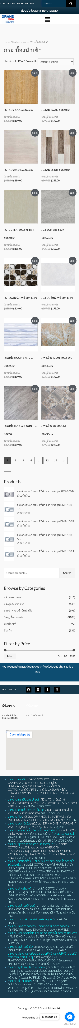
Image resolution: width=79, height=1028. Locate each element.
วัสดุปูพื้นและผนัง (13, 617)
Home (7, 42)
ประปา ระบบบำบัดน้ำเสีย (18, 610)
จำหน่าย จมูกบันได (19, 823)
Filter (9, 656)
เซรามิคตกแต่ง (31, 813)
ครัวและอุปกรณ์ (13, 597)
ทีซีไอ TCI (46, 799)
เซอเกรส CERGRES (36, 783)
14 (63, 460)
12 (47, 460)
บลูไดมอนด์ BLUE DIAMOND (43, 851)
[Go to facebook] (70, 1017)
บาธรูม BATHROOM (33, 854)
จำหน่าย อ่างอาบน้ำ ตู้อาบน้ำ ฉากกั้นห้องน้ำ (34, 830)
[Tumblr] (47, 689)
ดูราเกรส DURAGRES (35, 786)
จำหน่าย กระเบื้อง (18, 779)
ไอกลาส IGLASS (57, 803)
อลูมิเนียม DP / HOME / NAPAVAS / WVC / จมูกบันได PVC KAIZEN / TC (42, 825)
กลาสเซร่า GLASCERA (30, 803)
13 (55, 460)
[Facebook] (28, 689)
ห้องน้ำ (8, 630)
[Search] (71, 3)
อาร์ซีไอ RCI (29, 793)
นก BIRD (63, 793)
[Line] (38, 689)
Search (67, 572)
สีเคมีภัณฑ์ (10, 623)
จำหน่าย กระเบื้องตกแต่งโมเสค (26, 810)
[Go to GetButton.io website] (70, 1024)
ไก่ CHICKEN (47, 793)
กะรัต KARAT (58, 854)
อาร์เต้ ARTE (28, 789)
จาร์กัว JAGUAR (49, 789)
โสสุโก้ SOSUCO (39, 779)
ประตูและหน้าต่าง (14, 604)
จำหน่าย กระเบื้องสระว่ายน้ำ (24, 799)
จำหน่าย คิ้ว (14, 816)
